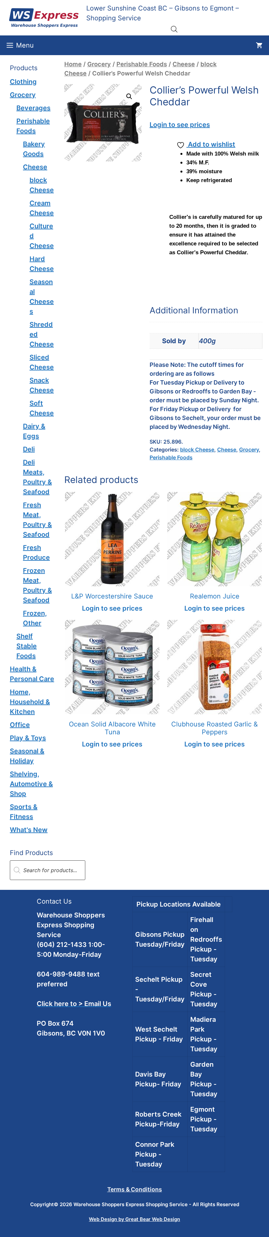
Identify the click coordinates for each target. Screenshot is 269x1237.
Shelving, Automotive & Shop (31, 784)
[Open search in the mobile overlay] (174, 29)
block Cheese (197, 449)
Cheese (184, 64)
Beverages (33, 108)
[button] (129, 96)
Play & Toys (28, 738)
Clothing (23, 82)
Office (20, 725)
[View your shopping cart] (259, 45)
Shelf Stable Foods (26, 646)
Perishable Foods (141, 64)
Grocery (99, 64)
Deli (29, 449)
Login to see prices (180, 125)
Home (73, 64)
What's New (29, 830)
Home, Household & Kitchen (30, 702)
